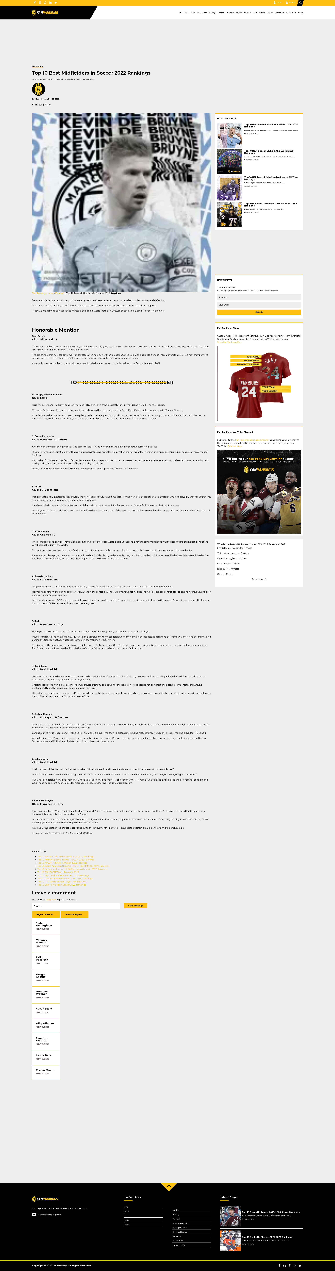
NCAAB (230, 13)
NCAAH (247, 13)
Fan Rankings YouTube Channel (252, 440)
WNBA (262, 13)
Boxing (212, 13)
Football (221, 13)
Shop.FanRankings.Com (229, 342)
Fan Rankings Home (42, 293)
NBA (187, 13)
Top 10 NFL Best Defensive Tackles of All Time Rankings (270, 205)
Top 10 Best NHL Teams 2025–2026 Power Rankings (271, 1212)
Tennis (270, 13)
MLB (193, 13)
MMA (205, 13)
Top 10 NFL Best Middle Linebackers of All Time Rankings (271, 178)
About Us (280, 13)
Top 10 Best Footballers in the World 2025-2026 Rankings (271, 126)
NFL (181, 13)
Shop (300, 13)
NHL (198, 13)
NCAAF (239, 13)
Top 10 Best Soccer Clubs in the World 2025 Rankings (269, 152)
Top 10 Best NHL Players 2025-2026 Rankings (267, 1237)
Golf (255, 13)
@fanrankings (234, 446)
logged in (51, 899)
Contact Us (291, 13)
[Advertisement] (110, 46)
